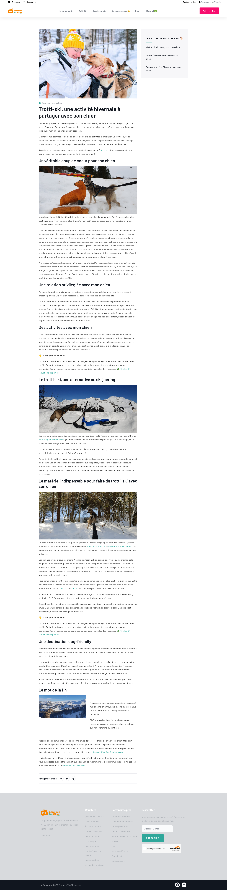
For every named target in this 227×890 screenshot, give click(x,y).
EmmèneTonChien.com (74, 765)
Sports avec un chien (52, 103)
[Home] (50, 812)
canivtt (74, 588)
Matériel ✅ (151, 11)
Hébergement (65, 11)
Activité (82, 11)
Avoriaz (105, 150)
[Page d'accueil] (15, 11)
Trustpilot (45, 835)
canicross (63, 588)
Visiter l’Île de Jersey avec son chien (163, 47)
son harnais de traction (119, 546)
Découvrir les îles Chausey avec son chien (163, 69)
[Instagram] (184, 885)
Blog (137, 11)
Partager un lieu (189, 2)
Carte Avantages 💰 (121, 11)
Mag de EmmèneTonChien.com (108, 752)
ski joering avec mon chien (51, 439)
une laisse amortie (96, 546)
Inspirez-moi (99, 11)
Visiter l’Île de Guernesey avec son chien (162, 57)
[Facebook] (177, 885)
